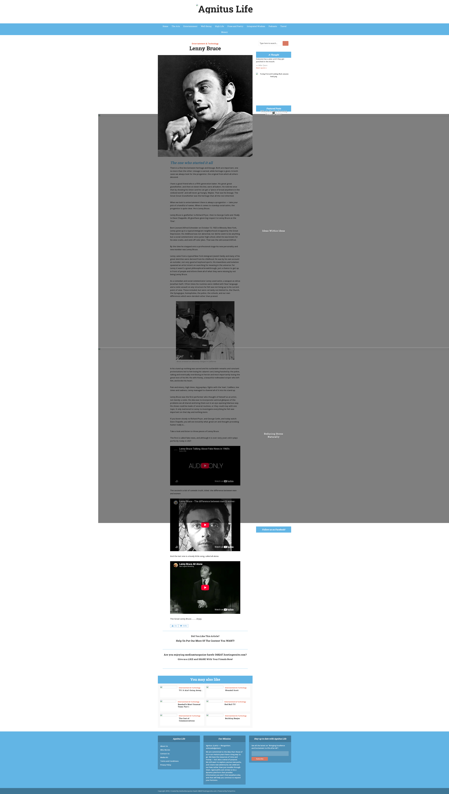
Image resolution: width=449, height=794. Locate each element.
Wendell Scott (232, 690)
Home (165, 26)
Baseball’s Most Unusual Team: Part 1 (189, 705)
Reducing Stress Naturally (273, 435)
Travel (283, 26)
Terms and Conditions (169, 761)
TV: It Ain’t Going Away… (191, 690)
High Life (219, 26)
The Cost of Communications (187, 719)
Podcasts (273, 26)
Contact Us (164, 753)
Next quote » (261, 68)
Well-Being (206, 26)
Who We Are (165, 750)
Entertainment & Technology (205, 43)
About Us (164, 746)
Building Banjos (232, 718)
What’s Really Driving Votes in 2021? (273, 113)
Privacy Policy (165, 765)
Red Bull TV (230, 704)
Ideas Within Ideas (273, 230)
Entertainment (190, 26)
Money (224, 32)
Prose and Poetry (235, 26)
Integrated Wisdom (256, 26)
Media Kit (164, 757)
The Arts (176, 26)
